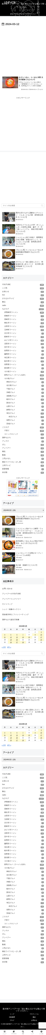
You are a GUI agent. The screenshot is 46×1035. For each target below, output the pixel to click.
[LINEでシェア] (38, 728)
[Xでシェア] (8, 722)
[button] (42, 205)
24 (41, 640)
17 (41, 637)
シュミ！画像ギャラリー (11, 609)
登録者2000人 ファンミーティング (15, 614)
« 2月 (4, 647)
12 (11, 637)
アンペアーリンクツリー (11, 599)
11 (4, 637)
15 (29, 637)
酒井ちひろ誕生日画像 (10, 619)
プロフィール (34, 1014)
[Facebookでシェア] (8, 728)
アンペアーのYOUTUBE (11, 594)
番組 (34, 1017)
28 (23, 642)
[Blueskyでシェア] (28, 722)
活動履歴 (12, 1017)
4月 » (9, 647)
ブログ (12, 1020)
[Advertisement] (23, 50)
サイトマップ (7, 604)
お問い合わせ (7, 588)
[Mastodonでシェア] (18, 722)
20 (17, 640)
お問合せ (34, 1020)
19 (11, 640)
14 (23, 637)
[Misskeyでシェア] (38, 722)
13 (17, 637)
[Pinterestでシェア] (13, 733)
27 (17, 642)
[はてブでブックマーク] (28, 728)
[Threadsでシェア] (18, 728)
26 (11, 642)
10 (41, 635)
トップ (12, 1014)
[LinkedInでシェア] (23, 733)
